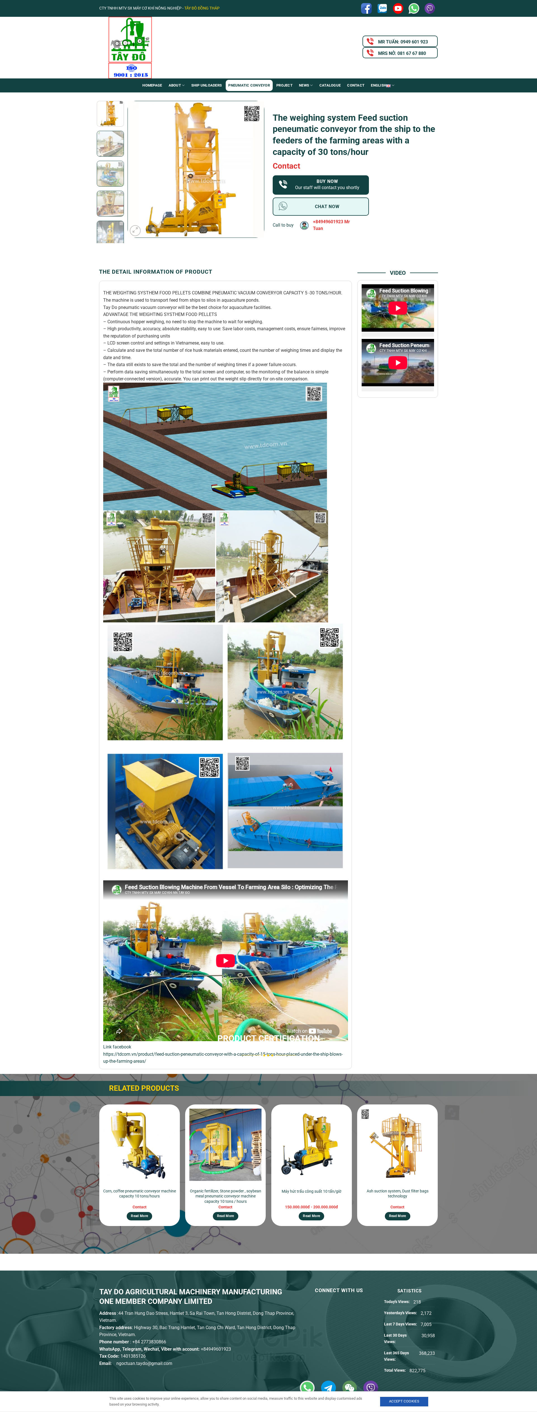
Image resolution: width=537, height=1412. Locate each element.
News (304, 85)
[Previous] (138, 169)
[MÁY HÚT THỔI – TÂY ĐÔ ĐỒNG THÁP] (155, 47)
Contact (355, 85)
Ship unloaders (206, 85)
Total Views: (395, 1370)
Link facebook (117, 1047)
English (378, 85)
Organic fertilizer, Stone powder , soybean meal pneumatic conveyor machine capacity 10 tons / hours (225, 1196)
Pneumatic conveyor (249, 85)
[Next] (254, 169)
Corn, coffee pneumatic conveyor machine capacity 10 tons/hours (139, 1194)
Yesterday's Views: (401, 1313)
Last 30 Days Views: (395, 1338)
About (175, 85)
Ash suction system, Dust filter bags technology (397, 1194)
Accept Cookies (404, 1401)
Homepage (152, 85)
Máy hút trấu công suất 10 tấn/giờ (311, 1191)
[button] (135, 230)
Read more (139, 1216)
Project (284, 85)
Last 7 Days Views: (401, 1324)
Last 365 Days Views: (396, 1356)
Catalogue (330, 85)
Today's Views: (397, 1301)
